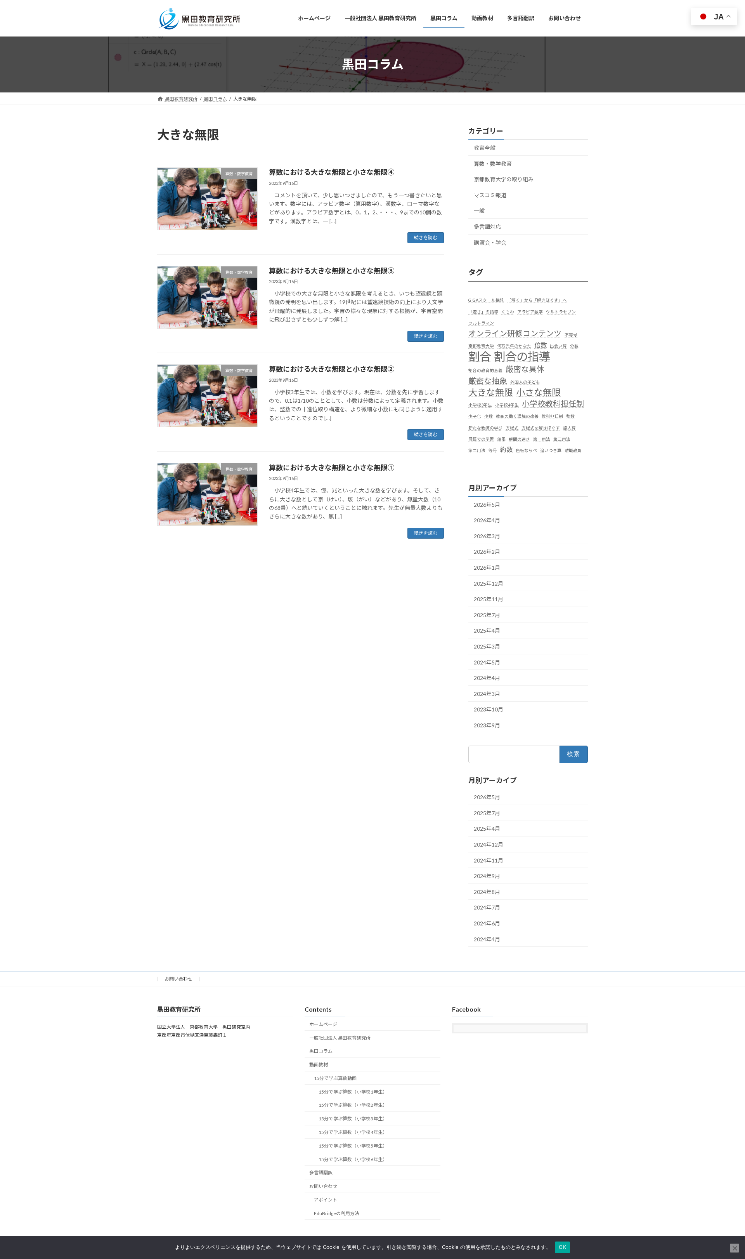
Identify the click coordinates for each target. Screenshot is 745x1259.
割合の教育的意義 (485, 369)
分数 (574, 345)
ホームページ (323, 1024)
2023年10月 (488, 709)
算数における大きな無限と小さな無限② (332, 369)
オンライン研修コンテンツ (514, 333)
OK (562, 1247)
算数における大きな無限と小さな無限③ (332, 270)
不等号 (571, 334)
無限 (501, 438)
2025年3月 (487, 646)
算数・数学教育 (493, 163)
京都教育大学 (481, 345)
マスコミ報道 (490, 194)
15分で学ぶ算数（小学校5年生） (353, 1146)
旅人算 (569, 427)
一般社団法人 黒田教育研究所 (340, 1038)
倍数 (540, 345)
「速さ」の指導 (483, 311)
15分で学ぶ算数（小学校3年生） (353, 1119)
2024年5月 (487, 662)
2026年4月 (487, 520)
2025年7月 (487, 614)
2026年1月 (487, 567)
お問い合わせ (178, 979)
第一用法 (541, 438)
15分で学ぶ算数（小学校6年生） (353, 1159)
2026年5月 (487, 504)
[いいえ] (734, 1248)
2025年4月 (487, 630)
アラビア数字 (530, 311)
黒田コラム (321, 1051)
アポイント (325, 1200)
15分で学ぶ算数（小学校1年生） (353, 1092)
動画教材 (318, 1065)
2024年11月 (488, 860)
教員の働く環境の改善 (517, 416)
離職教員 (573, 450)
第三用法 (561, 438)
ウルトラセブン (561, 311)
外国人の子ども (525, 381)
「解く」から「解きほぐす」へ (537, 300)
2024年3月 (487, 693)
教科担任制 (552, 416)
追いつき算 (550, 450)
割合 (479, 356)
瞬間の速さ (519, 438)
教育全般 (485, 147)
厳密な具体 (525, 368)
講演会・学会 (490, 242)
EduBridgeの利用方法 (336, 1213)
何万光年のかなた (514, 345)
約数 (506, 449)
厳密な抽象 (487, 380)
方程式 (512, 427)
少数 (488, 416)
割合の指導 (522, 356)
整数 (570, 416)
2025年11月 (488, 599)
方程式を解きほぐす (541, 427)
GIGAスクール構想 (486, 300)
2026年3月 (487, 535)
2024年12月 (488, 844)
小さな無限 (538, 392)
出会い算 (558, 345)
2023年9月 (487, 725)
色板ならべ (526, 450)
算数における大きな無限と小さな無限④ (332, 172)
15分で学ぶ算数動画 (335, 1078)
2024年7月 (487, 907)
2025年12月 (488, 583)
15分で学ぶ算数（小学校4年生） (353, 1132)
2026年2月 (487, 551)
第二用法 (476, 450)
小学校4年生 (507, 404)
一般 (479, 210)
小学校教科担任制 (553, 403)
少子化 (474, 416)
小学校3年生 (480, 404)
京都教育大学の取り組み (504, 179)
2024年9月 (487, 876)
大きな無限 (490, 392)
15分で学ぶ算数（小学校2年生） (353, 1105)
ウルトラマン (481, 322)
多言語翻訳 (321, 1173)
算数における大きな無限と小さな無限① (332, 467)
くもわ (507, 311)
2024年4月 (487, 678)
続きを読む (425, 237)
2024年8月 (487, 891)
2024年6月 (487, 923)
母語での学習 (481, 438)
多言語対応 (487, 226)
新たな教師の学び (485, 427)
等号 (493, 450)
